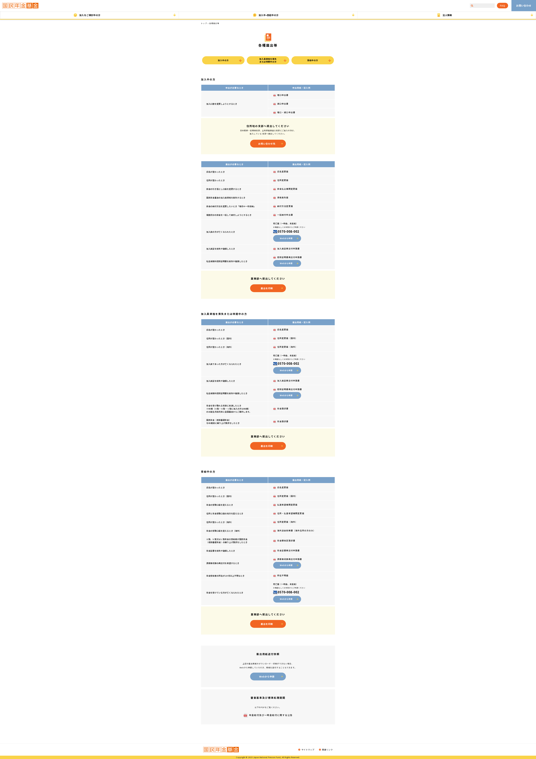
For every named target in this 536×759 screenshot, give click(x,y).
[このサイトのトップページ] (20, 5)
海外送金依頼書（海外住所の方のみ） (296, 530)
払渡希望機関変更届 (287, 504)
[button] (89, 15)
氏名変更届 (283, 171)
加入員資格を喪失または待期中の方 (268, 60)
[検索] (472, 5)
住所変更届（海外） (287, 346)
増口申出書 (283, 95)
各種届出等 (214, 23)
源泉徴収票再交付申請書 (289, 559)
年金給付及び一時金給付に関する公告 (271, 715)
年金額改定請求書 (286, 540)
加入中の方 (223, 60)
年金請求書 (283, 408)
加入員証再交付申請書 (288, 248)
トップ (204, 23)
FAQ (502, 5)
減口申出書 (283, 103)
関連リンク (327, 749)
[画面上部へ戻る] (530, 727)
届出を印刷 (267, 288)
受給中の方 (312, 60)
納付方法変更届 (285, 206)
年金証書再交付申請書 (288, 550)
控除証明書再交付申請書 (289, 257)
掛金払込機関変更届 (287, 188)
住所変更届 (283, 180)
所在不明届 (283, 575)
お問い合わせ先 (266, 143)
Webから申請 (286, 238)
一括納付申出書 (285, 214)
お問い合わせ (523, 5)
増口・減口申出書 (286, 112)
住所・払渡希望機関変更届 (290, 513)
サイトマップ (307, 749)
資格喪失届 (283, 197)
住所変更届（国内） (287, 338)
